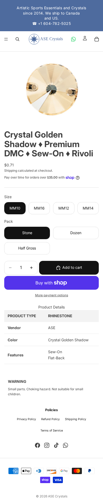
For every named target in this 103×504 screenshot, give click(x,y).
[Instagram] (47, 445)
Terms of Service (51, 430)
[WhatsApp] (73, 39)
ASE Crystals (57, 496)
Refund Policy (50, 419)
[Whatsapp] (65, 445)
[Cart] (96, 39)
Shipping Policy (75, 419)
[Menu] (6, 39)
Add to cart (72, 267)
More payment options (51, 295)
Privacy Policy (26, 419)
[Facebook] (37, 445)
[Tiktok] (56, 445)
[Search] (17, 39)
